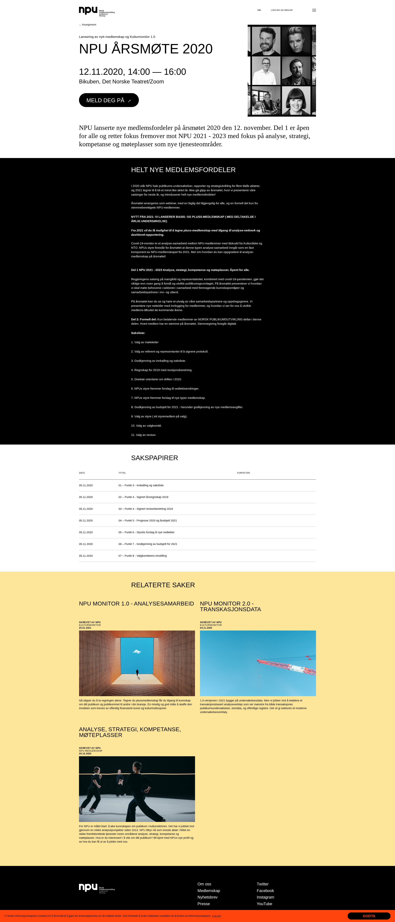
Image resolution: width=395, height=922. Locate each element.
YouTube (264, 903)
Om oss (204, 884)
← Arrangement (87, 24)
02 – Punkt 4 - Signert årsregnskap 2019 (143, 497)
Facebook (265, 890)
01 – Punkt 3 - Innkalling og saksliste (141, 485)
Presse (204, 903)
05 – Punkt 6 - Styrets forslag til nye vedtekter (146, 532)
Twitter (263, 884)
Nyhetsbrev (208, 897)
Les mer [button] (216, 916)
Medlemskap (209, 890)
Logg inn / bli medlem (282, 10)
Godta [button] (369, 916)
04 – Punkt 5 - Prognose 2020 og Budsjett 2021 (147, 520)
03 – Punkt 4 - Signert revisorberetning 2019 (145, 508)
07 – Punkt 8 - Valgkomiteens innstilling (142, 555)
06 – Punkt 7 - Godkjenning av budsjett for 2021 (147, 544)
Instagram (265, 897)
